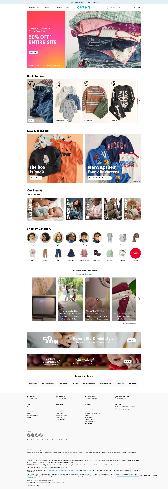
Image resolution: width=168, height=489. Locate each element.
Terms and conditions (46, 452)
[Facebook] (37, 435)
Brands (59, 7)
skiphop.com (67, 470)
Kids (53, 7)
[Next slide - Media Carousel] (139, 299)
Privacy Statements (58, 452)
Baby (39, 7)
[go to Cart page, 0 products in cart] (139, 7)
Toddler (46, 7)
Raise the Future (89, 417)
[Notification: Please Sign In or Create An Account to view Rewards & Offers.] (135, 7)
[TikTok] (33, 435)
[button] (139, 101)
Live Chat (29, 409)
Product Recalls (106, 452)
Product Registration (90, 421)
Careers (87, 415)
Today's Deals (59, 413)
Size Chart (58, 411)
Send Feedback (46, 440)
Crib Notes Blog (89, 409)
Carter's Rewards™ (61, 417)
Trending (31, 7)
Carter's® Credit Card (61, 415)
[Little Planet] (132, 406)
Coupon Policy (97, 452)
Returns (29, 413)
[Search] (129, 7)
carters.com (52, 470)
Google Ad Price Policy (33, 452)
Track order (30, 411)
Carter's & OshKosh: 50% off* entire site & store (84, 2)
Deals (67, 7)
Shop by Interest (132, 452)
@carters (88, 274)
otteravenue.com (87, 470)
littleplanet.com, (75, 470)
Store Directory (88, 423)
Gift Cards (58, 409)
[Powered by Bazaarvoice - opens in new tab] (129, 324)
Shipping (29, 417)
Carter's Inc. (88, 407)
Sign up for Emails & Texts (34, 440)
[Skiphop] (118, 409)
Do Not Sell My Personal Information (74, 452)
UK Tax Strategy (116, 452)
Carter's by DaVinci (90, 419)
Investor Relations (60, 419)
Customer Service (31, 407)
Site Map (124, 452)
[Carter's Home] (84, 7)
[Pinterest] (41, 435)
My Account (59, 407)
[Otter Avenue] (127, 409)
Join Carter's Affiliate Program (92, 413)
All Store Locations (64, 440)
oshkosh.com (60, 470)
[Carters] (117, 406)
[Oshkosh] (124, 406)
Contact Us (55, 440)
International (88, 411)
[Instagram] (29, 435)
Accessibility (88, 452)
